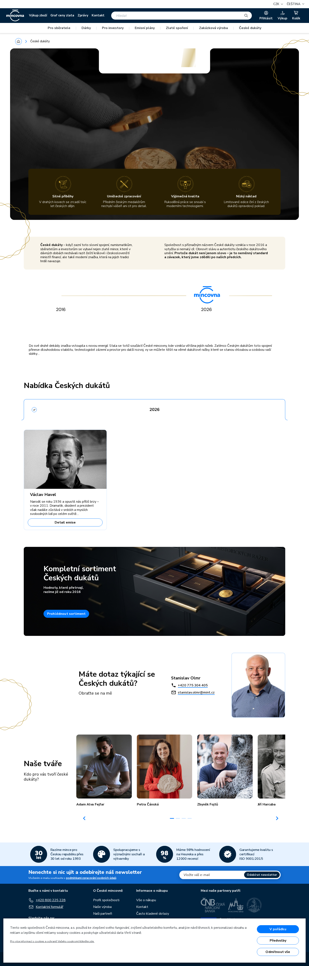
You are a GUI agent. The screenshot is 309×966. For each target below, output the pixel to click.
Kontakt (98, 15)
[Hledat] (246, 16)
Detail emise (65, 522)
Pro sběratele (59, 28)
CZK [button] (276, 4)
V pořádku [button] (277, 929)
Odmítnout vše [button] (277, 952)
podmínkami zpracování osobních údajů (91, 878)
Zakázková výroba (213, 28)
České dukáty (250, 28)
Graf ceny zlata (62, 15)
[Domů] (18, 41)
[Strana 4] (190, 818)
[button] (295, 4)
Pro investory (113, 28)
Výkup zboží (38, 15)
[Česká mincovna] (15, 15)
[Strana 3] (184, 818)
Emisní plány (145, 28)
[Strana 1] (172, 818)
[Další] (277, 818)
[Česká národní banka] (213, 905)
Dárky (86, 28)
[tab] (154, 408)
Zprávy (83, 15)
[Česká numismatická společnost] (254, 905)
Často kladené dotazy (152, 913)
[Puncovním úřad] (235, 905)
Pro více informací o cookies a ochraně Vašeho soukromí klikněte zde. (52, 941)
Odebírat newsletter (262, 875)
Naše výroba (102, 907)
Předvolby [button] (278, 940)
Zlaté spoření (177, 28)
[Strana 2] (178, 818)
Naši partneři (102, 913)
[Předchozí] (84, 818)
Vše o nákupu (146, 900)
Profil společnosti (106, 900)
